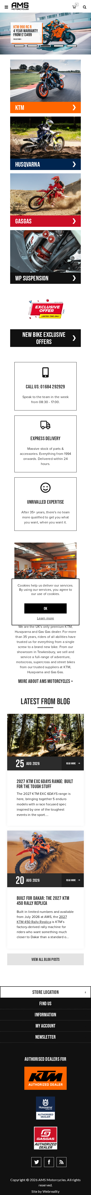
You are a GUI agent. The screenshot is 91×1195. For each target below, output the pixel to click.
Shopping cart (76, 4)
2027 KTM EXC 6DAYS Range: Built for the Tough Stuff (45, 784)
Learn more (45, 618)
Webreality (51, 1191)
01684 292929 (52, 386)
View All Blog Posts (46, 959)
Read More (71, 763)
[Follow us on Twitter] (36, 1162)
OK (45, 608)
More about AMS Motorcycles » (45, 681)
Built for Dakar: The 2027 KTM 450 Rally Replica (43, 901)
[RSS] (61, 1162)
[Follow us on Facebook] (49, 1162)
